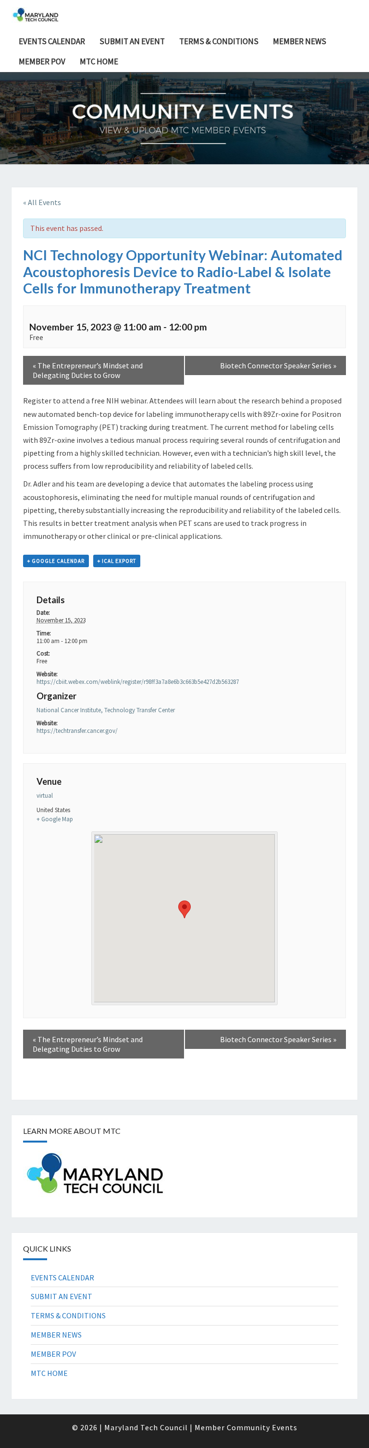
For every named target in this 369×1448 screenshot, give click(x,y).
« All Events (42, 202)
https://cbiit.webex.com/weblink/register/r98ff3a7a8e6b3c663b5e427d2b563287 (138, 682)
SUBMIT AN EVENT (132, 41)
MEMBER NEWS (299, 41)
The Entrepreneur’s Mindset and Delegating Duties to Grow (88, 370)
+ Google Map (55, 819)
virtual (45, 795)
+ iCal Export (117, 561)
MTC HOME (99, 61)
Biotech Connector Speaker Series (278, 365)
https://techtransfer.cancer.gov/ (77, 731)
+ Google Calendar (56, 561)
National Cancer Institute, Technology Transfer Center (106, 710)
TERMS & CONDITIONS (218, 41)
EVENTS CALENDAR (52, 41)
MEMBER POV (42, 61)
